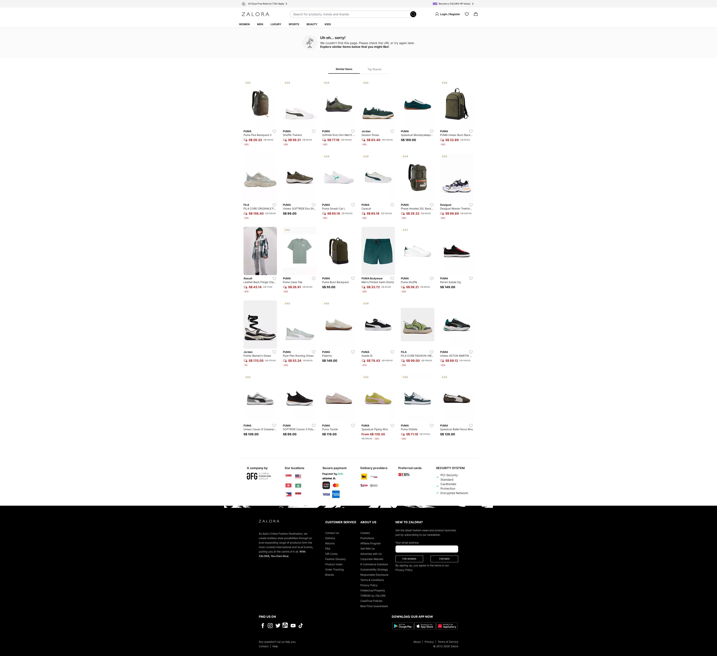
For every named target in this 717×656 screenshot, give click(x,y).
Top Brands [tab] (374, 69)
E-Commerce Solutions (374, 564)
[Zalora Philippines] (288, 494)
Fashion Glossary (335, 559)
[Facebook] (262, 625)
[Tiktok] (325, 625)
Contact (264, 646)
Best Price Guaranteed (374, 606)
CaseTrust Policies (371, 600)
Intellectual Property (372, 590)
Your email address (407, 542)
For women (409, 558)
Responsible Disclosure (374, 574)
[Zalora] (255, 14)
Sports (294, 24)
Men (260, 24)
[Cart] (476, 14)
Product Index (334, 564)
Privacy (429, 641)
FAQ (327, 548)
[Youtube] (293, 625)
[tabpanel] (358, 261)
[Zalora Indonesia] (298, 494)
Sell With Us (367, 548)
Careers (365, 532)
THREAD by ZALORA (373, 595)
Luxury (276, 24)
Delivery (330, 538)
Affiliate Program (370, 543)
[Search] (413, 14)
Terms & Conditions (372, 579)
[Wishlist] (467, 14)
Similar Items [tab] (344, 69)
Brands (329, 574)
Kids (328, 24)
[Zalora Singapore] (288, 476)
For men (444, 558)
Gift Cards (331, 553)
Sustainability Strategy (374, 569)
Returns (330, 543)
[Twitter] (278, 625)
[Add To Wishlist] (274, 131)
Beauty (312, 24)
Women (244, 24)
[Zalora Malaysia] (298, 476)
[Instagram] (270, 625)
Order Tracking (334, 569)
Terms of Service (448, 641)
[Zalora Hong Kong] (288, 485)
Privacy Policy (369, 585)
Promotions (367, 538)
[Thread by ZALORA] (285, 625)
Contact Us (332, 532)
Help (275, 646)
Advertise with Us (371, 553)
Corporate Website (371, 559)
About (417, 641)
